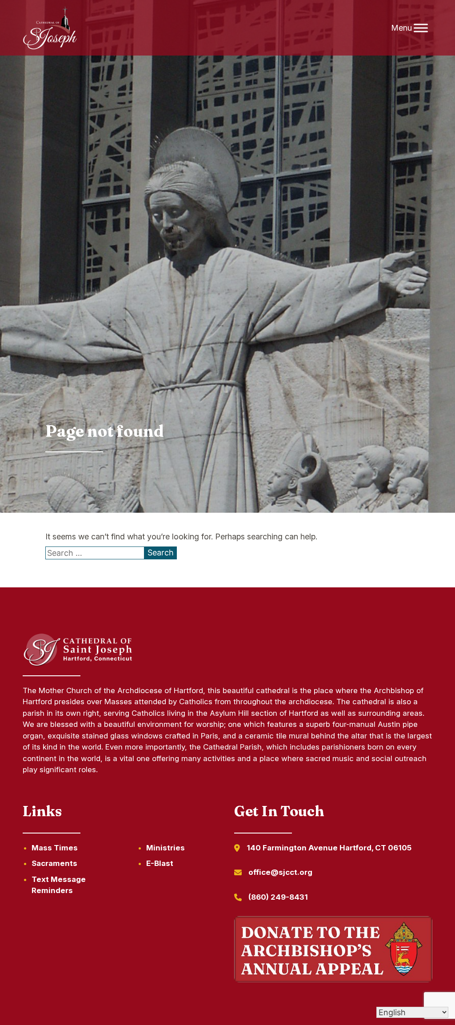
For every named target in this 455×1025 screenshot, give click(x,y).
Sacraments (54, 863)
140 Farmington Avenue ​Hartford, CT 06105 (329, 847)
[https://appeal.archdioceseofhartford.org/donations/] (333, 950)
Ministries (165, 847)
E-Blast (159, 863)
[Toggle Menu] (421, 28)
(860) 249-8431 (278, 897)
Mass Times (55, 847)
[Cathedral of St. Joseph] (50, 28)
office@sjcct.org (280, 872)
